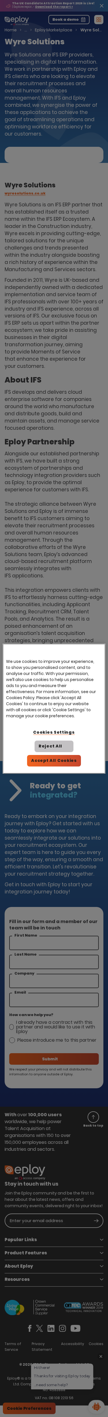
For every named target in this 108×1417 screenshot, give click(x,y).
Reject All (50, 746)
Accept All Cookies (54, 760)
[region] (54, 709)
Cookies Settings (54, 732)
